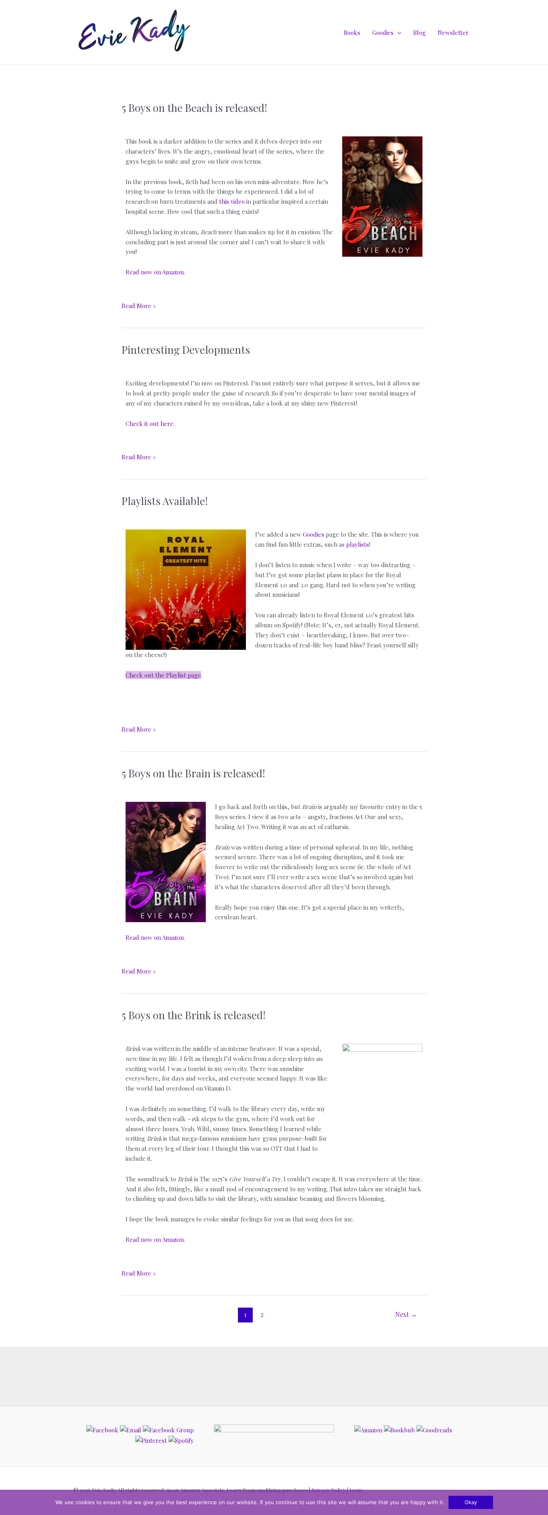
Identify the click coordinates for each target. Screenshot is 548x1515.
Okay (471, 1502)
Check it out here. (150, 424)
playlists (357, 544)
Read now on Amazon (155, 272)
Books (352, 32)
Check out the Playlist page (163, 675)
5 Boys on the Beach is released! (194, 108)
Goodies (383, 32)
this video (232, 201)
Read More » (139, 305)
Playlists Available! (165, 501)
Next (406, 1314)
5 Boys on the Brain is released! (193, 773)
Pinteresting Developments (186, 350)
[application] (397, 32)
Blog (419, 32)
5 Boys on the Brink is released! (194, 1015)
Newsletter (453, 32)
